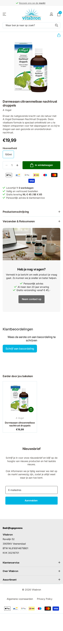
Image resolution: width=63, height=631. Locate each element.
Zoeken (56, 25)
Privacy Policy (44, 598)
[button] (57, 35)
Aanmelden (31, 500)
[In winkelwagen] (31, 409)
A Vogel (7, 110)
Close (31, 562)
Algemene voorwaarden (20, 598)
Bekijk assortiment (5, 14)
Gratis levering (39, 3)
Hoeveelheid (10, 148)
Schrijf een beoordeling (20, 348)
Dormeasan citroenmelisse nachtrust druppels (20, 424)
